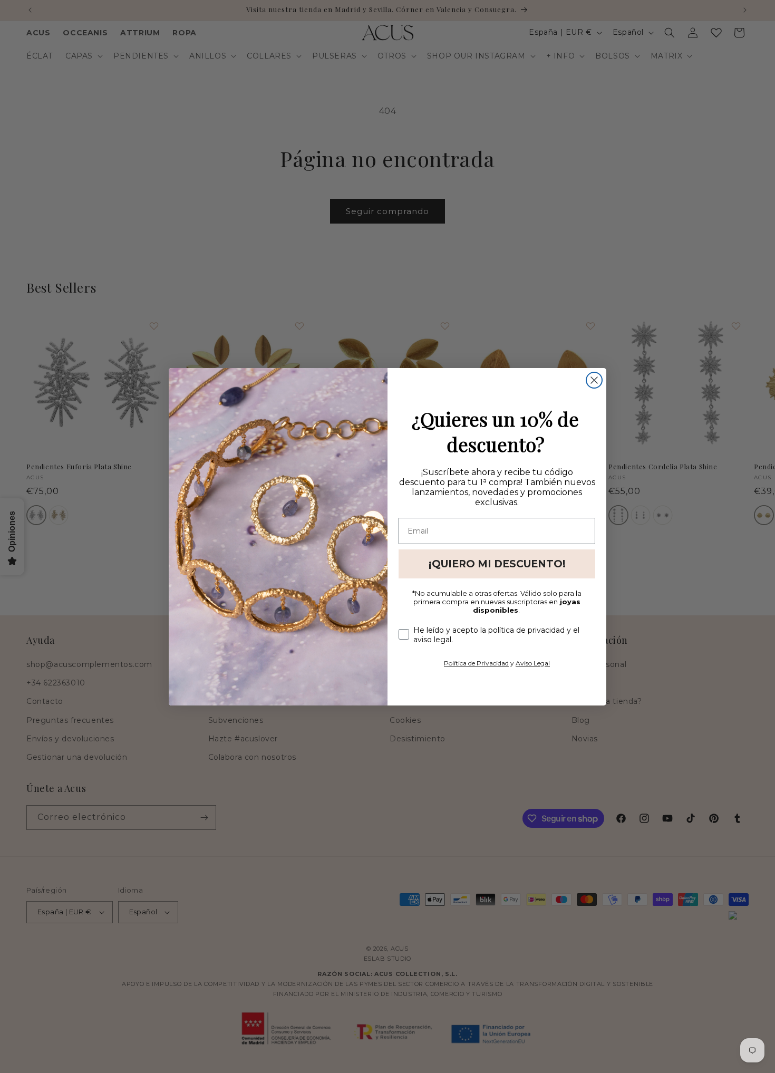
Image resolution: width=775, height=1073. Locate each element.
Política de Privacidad (476, 663)
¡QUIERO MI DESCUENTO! (497, 564)
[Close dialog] (594, 380)
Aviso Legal (533, 663)
